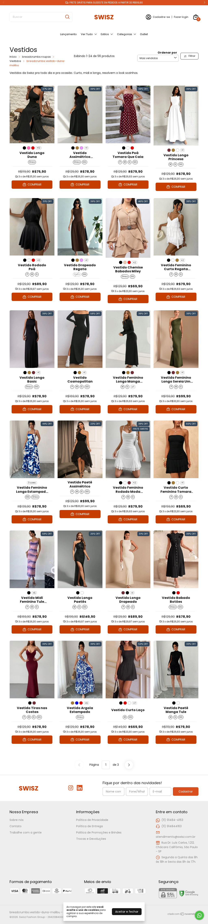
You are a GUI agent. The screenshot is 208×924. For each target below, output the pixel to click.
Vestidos (15, 61)
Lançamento (68, 34)
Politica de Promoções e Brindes (98, 832)
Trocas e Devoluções (91, 839)
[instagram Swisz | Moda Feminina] (70, 788)
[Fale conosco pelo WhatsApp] (199, 915)
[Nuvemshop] (182, 915)
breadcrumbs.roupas (36, 57)
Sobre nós (17, 820)
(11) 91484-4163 (172, 820)
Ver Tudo (87, 34)
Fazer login (181, 17)
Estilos (105, 34)
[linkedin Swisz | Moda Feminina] (79, 788)
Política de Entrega (89, 826)
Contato (16, 826)
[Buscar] (67, 17)
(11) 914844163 (171, 826)
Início (13, 57)
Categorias (124, 34)
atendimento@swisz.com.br (175, 837)
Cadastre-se (161, 17)
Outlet (144, 34)
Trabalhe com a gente (26, 832)
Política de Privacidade (92, 820)
